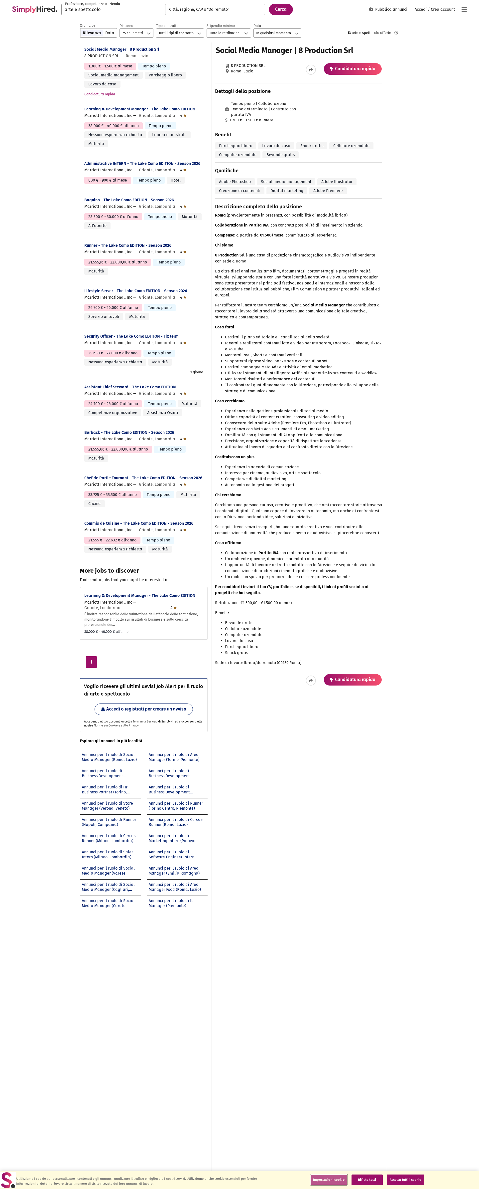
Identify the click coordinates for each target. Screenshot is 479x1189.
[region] (239, 1180)
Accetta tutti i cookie (405, 1180)
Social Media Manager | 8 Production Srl (121, 49)
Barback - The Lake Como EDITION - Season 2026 (129, 432)
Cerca (281, 9)
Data (257, 26)
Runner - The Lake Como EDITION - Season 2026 (127, 245)
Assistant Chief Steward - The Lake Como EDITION (130, 387)
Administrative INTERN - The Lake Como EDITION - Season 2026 (142, 163)
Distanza (126, 26)
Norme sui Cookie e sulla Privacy (116, 725)
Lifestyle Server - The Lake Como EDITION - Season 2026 (135, 290)
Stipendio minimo (221, 26)
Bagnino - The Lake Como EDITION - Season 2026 (129, 200)
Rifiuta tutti (367, 1180)
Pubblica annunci (391, 9)
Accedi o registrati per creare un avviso (146, 709)
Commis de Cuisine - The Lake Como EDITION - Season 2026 (138, 523)
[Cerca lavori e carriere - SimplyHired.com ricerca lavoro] (34, 9)
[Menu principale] (464, 9)
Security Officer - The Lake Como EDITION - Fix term (131, 336)
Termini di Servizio (145, 721)
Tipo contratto (167, 26)
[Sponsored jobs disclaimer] (396, 33)
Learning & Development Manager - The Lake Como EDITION (139, 109)
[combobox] (111, 9)
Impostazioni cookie (328, 1180)
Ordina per (88, 25)
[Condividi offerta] (311, 70)
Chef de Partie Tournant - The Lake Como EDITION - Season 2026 (143, 478)
